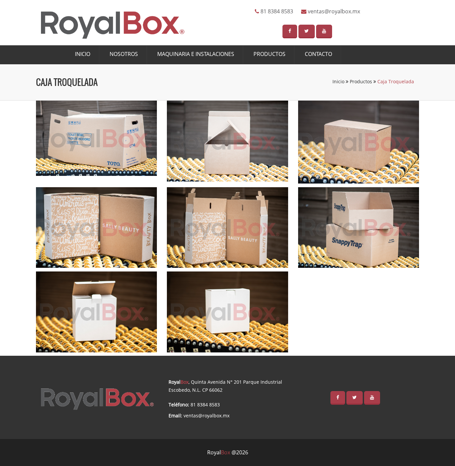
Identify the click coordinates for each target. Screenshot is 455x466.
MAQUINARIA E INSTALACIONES (195, 54)
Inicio (339, 81)
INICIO (82, 54)
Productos (361, 81)
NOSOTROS (124, 54)
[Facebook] (289, 31)
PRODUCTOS (269, 54)
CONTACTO (318, 54)
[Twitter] (306, 31)
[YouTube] (324, 31)
